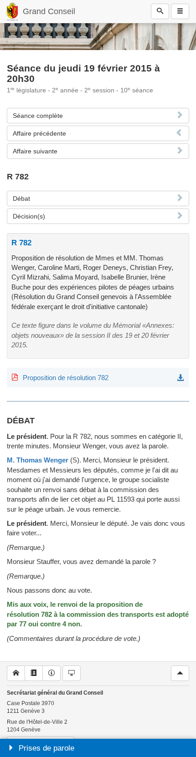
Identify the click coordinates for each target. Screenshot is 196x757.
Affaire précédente (39, 133)
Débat (21, 198)
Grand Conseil (49, 11)
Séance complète (38, 115)
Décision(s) (29, 216)
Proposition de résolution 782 (65, 377)
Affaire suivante (35, 151)
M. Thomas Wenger (37, 460)
